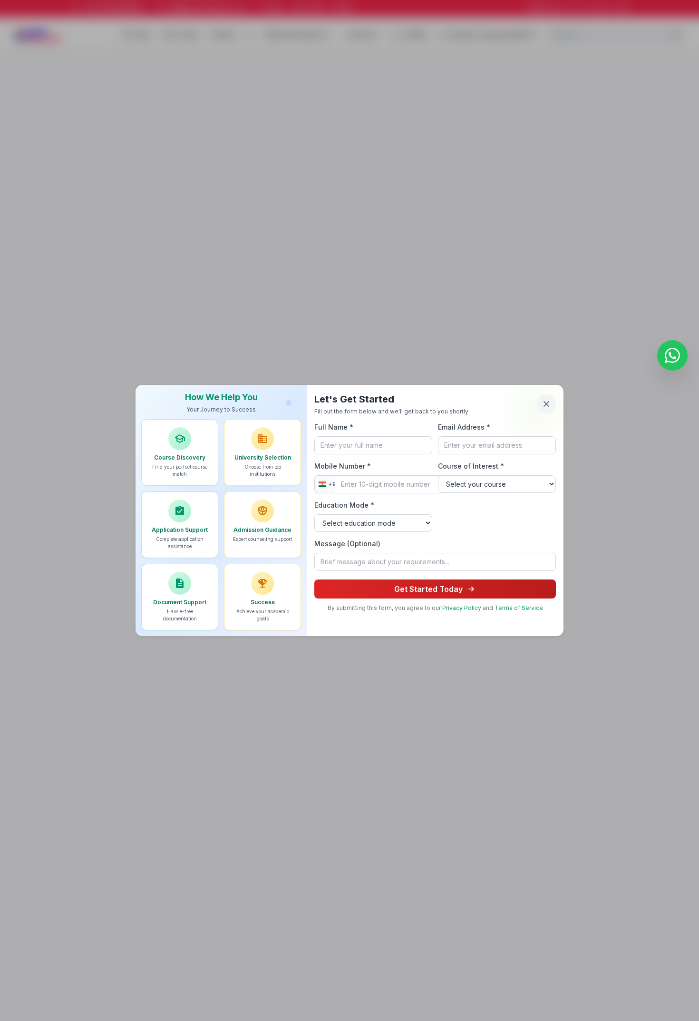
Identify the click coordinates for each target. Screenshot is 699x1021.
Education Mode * (344, 505)
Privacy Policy (461, 607)
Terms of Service (519, 607)
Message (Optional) (347, 544)
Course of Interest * (471, 466)
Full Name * (333, 427)
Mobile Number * (342, 466)
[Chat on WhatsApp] (672, 353)
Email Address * (464, 427)
